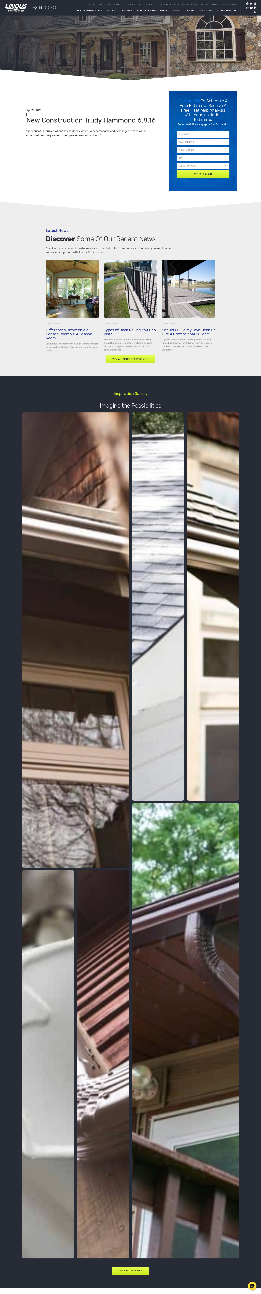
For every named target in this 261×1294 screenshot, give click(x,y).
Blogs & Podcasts (170, 4)
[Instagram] (246, 8)
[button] (252, 1286)
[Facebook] (247, 4)
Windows (127, 10)
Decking (189, 10)
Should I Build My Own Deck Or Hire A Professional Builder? (188, 332)
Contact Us (189, 100)
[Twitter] (250, 4)
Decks (49, 323)
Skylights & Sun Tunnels (152, 10)
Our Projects (151, 4)
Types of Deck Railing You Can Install (130, 332)
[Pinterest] (254, 4)
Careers (204, 4)
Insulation (205, 10)
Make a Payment (189, 4)
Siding (176, 10)
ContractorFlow (132, 4)
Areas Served (229, 4)
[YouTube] (250, 8)
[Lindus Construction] (17, 8)
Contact (215, 4)
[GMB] (254, 12)
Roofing (111, 10)
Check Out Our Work (130, 1270)
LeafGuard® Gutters (88, 10)
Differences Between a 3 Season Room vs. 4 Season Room (69, 334)
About (92, 4)
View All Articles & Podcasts (130, 359)
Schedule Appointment (109, 4)
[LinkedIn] (254, 8)
